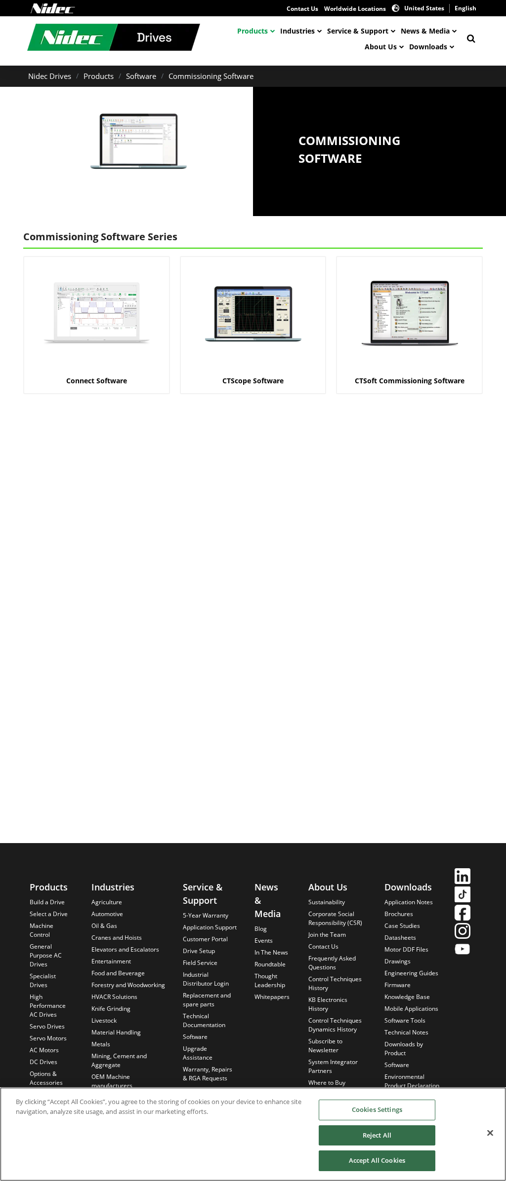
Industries (297, 31)
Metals (100, 1044)
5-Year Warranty (205, 915)
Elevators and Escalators (125, 949)
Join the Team (327, 934)
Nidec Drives (49, 76)
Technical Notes (406, 1032)
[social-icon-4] (462, 932)
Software (141, 76)
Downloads (428, 46)
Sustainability (326, 902)
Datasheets (400, 937)
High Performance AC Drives (48, 1006)
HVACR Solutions (114, 997)
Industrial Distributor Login (206, 979)
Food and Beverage (118, 973)
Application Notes (408, 902)
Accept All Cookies (377, 1160)
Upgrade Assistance (197, 1053)
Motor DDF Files (406, 949)
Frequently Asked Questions (332, 962)
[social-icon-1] (462, 877)
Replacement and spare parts (207, 999)
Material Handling (116, 1032)
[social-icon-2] (462, 895)
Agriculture (106, 902)
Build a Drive (47, 902)
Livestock (104, 1020)
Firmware (397, 985)
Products (252, 31)
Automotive (107, 914)
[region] (253, 1134)
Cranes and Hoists (116, 937)
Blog (260, 928)
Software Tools (404, 1020)
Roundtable (270, 964)
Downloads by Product (403, 1048)
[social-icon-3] (462, 914)
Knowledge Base (407, 997)
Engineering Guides (411, 973)
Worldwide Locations (355, 8)
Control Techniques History (335, 983)
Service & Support (357, 31)
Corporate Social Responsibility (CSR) (335, 918)
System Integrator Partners (333, 1066)
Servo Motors (48, 1038)
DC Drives (43, 1062)
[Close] (490, 1133)
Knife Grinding (110, 1008)
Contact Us (302, 8)
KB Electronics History (327, 1004)
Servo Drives (47, 1026)
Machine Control (41, 930)
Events (263, 940)
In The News (271, 952)
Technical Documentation (204, 1020)
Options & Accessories (46, 1078)
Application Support (210, 927)
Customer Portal (205, 939)
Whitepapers (272, 997)
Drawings (397, 961)
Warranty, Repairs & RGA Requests (207, 1073)
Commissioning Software (211, 76)
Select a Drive (49, 914)
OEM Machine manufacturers (111, 1081)
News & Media (425, 31)
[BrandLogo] (113, 38)
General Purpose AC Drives (46, 955)
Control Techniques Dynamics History (335, 1024)
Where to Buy (326, 1082)
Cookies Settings (377, 1109)
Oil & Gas (104, 926)
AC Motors (44, 1050)
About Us (381, 46)
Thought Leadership (269, 980)
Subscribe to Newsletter (325, 1045)
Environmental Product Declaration (411, 1081)
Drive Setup (199, 951)
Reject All (377, 1135)
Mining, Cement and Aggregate (119, 1060)
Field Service (200, 963)
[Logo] (53, 8)
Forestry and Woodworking (128, 985)
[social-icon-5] (462, 950)
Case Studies (402, 926)
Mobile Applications (411, 1008)
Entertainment (111, 961)
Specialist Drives (43, 980)
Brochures (398, 914)
